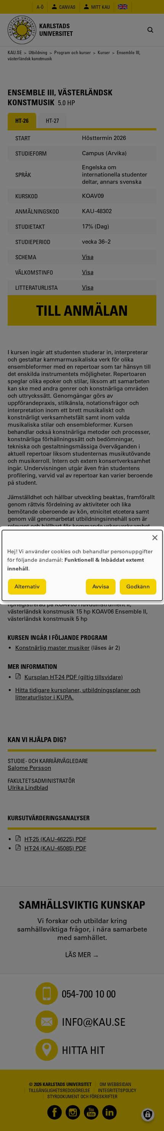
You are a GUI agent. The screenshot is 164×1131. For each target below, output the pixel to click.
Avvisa (100, 586)
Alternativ (27, 586)
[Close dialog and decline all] (154, 535)
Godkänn (138, 586)
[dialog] (82, 565)
